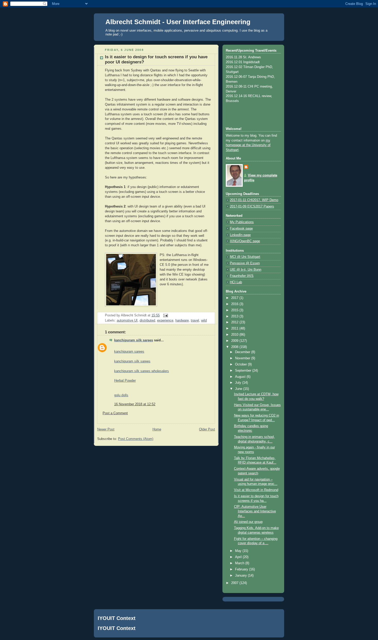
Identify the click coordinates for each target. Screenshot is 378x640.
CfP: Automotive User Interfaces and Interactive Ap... (255, 511)
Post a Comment (115, 413)
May (238, 551)
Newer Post (105, 429)
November (243, 358)
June (239, 389)
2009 (235, 341)
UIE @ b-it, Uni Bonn (245, 269)
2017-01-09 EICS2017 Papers (252, 206)
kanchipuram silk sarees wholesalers (141, 371)
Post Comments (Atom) (135, 439)
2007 (235, 583)
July (238, 382)
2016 (235, 304)
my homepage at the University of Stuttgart (248, 145)
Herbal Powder (125, 380)
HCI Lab (236, 282)
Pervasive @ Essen (245, 263)
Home (156, 429)
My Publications (242, 222)
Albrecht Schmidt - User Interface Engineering (177, 22)
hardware (182, 320)
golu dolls (121, 395)
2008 (235, 347)
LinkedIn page (240, 235)
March (240, 563)
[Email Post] (165, 315)
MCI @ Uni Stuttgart (245, 257)
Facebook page (241, 228)
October (241, 364)
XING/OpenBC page (245, 241)
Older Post (207, 429)
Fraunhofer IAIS (242, 276)
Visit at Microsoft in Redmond (256, 490)
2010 (235, 334)
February (242, 569)
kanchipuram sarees (129, 351)
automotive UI (127, 320)
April (239, 557)
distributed (147, 320)
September (243, 370)
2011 (235, 328)
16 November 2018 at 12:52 (134, 404)
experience (165, 320)
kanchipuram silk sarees (133, 340)
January (241, 575)
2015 (235, 310)
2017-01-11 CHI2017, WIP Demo (254, 200)
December (243, 352)
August (241, 377)
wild (204, 320)
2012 (235, 322)
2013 (235, 316)
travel (195, 320)
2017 (235, 298)
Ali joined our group (248, 522)
